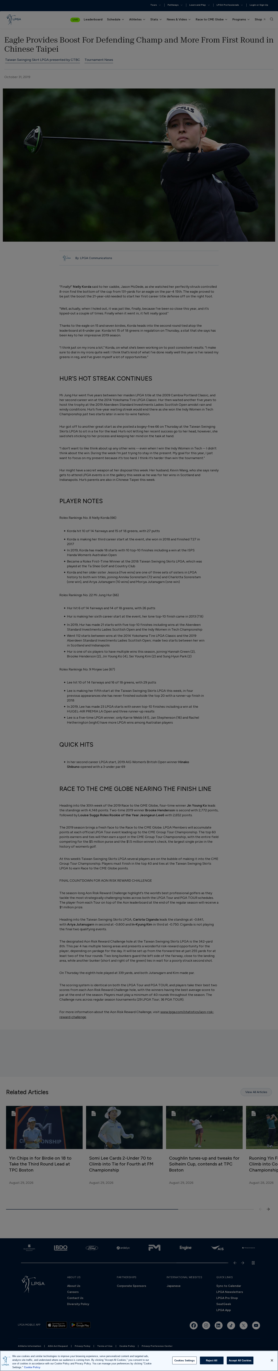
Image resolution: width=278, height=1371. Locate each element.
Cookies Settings (184, 1360)
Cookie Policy (32, 1367)
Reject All (211, 1360)
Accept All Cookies (240, 1360)
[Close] (272, 1360)
